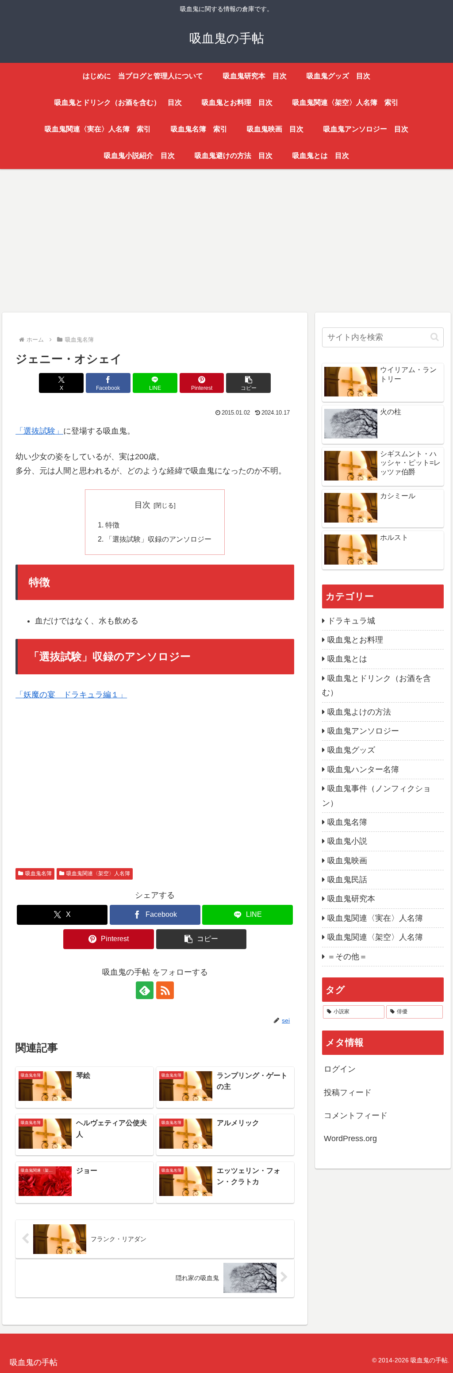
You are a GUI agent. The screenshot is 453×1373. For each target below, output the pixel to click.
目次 (142, 504)
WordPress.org (350, 1138)
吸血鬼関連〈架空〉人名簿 (98, 873)
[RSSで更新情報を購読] (165, 990)
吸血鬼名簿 (38, 873)
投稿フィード (348, 1092)
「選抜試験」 (39, 431)
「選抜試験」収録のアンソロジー (158, 539)
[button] (248, 383)
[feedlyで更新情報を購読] (145, 990)
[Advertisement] (226, 239)
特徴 (112, 525)
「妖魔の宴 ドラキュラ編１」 (71, 694)
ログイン (340, 1069)
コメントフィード (356, 1115)
